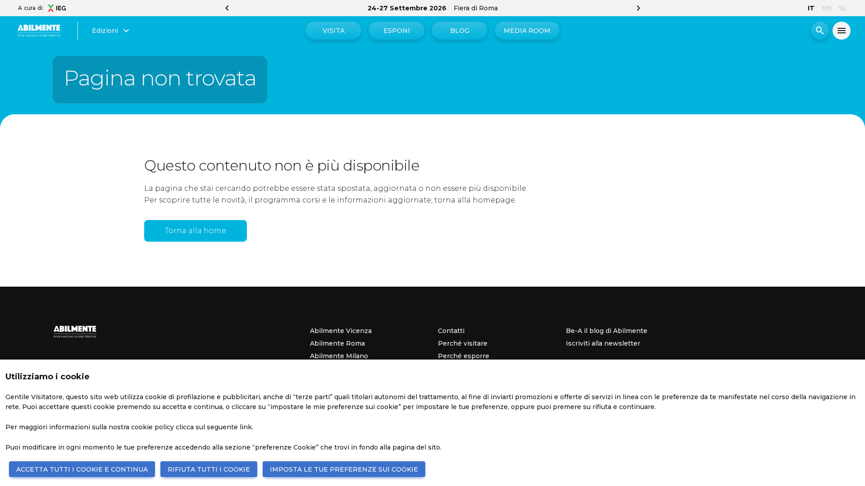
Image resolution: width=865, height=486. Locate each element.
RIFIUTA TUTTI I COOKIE (209, 469)
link (246, 427)
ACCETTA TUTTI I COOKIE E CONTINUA (82, 469)
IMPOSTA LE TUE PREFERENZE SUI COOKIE (344, 469)
